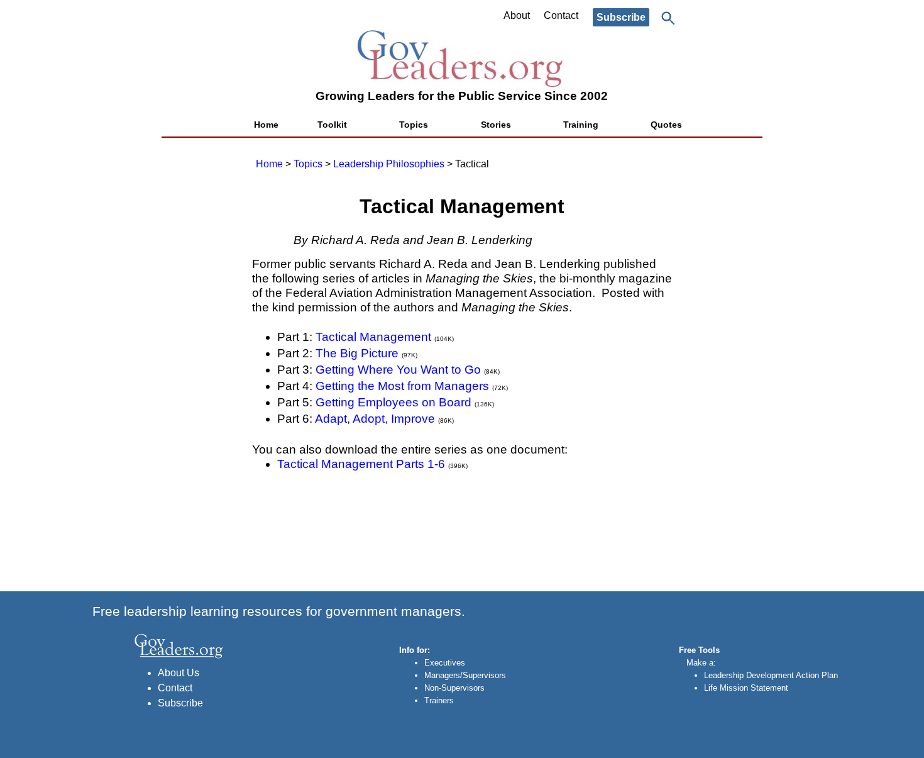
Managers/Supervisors (465, 675)
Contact (561, 15)
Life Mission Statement (746, 688)
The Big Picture (357, 353)
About (516, 15)
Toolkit (332, 125)
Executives (444, 662)
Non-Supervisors (454, 688)
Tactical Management (373, 336)
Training (580, 125)
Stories (496, 125)
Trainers (439, 700)
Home (266, 125)
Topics (413, 125)
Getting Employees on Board (393, 402)
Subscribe (621, 17)
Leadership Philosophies (388, 164)
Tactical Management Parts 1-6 (361, 464)
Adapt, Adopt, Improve (375, 418)
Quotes (666, 125)
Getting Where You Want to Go (398, 369)
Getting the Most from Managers (402, 386)
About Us (178, 672)
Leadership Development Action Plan (771, 675)
